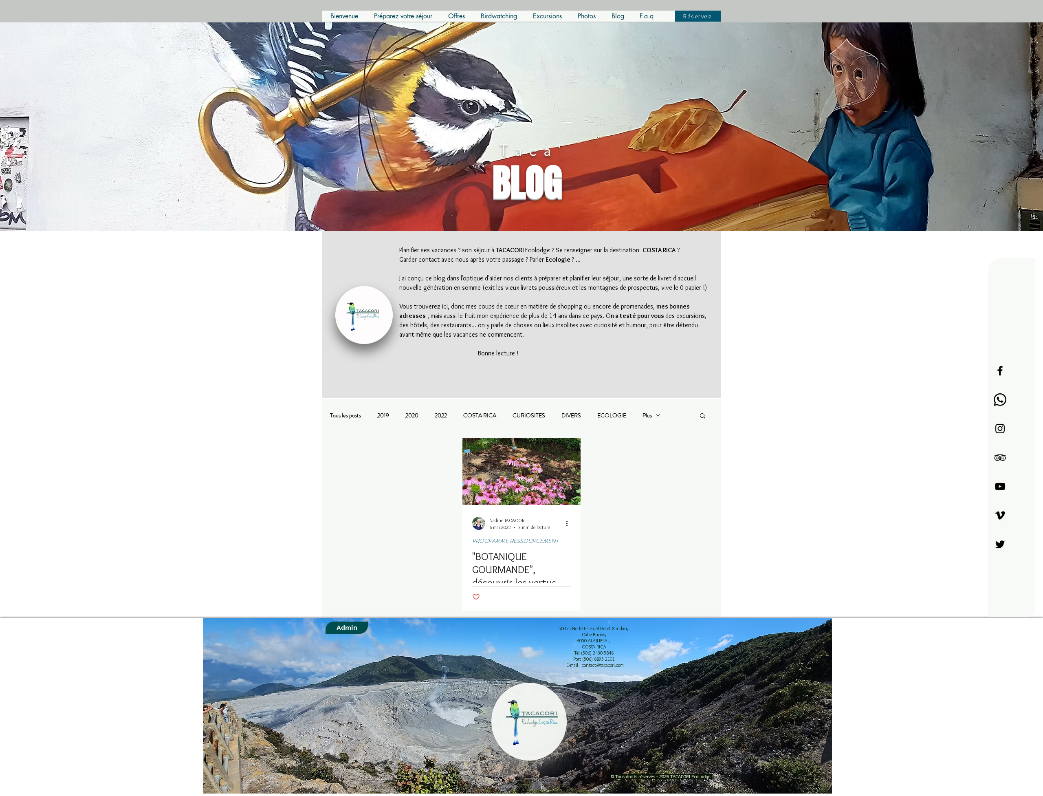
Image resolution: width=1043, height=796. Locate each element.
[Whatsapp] (1000, 399)
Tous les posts (345, 415)
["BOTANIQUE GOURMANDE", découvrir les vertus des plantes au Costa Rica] (521, 471)
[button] (702, 416)
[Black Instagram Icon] (1000, 428)
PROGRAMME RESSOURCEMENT (515, 541)
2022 (441, 415)
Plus (647, 415)
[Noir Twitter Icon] (1000, 544)
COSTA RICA (479, 415)
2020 (411, 415)
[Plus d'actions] (569, 523)
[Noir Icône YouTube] (1000, 486)
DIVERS (571, 415)
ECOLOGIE (611, 415)
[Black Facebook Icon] (1000, 370)
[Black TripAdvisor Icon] (1000, 457)
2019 (383, 415)
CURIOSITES (529, 415)
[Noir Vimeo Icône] (1000, 515)
